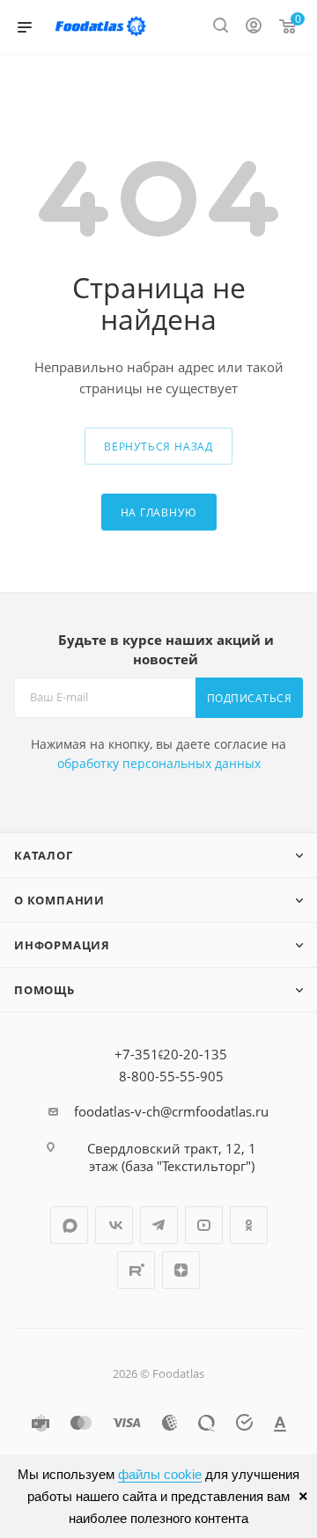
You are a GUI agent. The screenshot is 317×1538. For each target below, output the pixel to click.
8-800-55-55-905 (171, 1076)
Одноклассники (249, 1225)
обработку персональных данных (159, 763)
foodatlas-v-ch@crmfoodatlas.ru (171, 1111)
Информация (62, 945)
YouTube (204, 1225)
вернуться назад (158, 446)
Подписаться (249, 698)
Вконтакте (114, 1225)
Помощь (44, 990)
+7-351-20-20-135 (170, 1054)
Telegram (159, 1225)
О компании (59, 900)
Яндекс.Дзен (181, 1270)
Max (69, 1225)
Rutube (136, 1270)
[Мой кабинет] (254, 27)
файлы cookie (160, 1474)
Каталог (43, 855)
